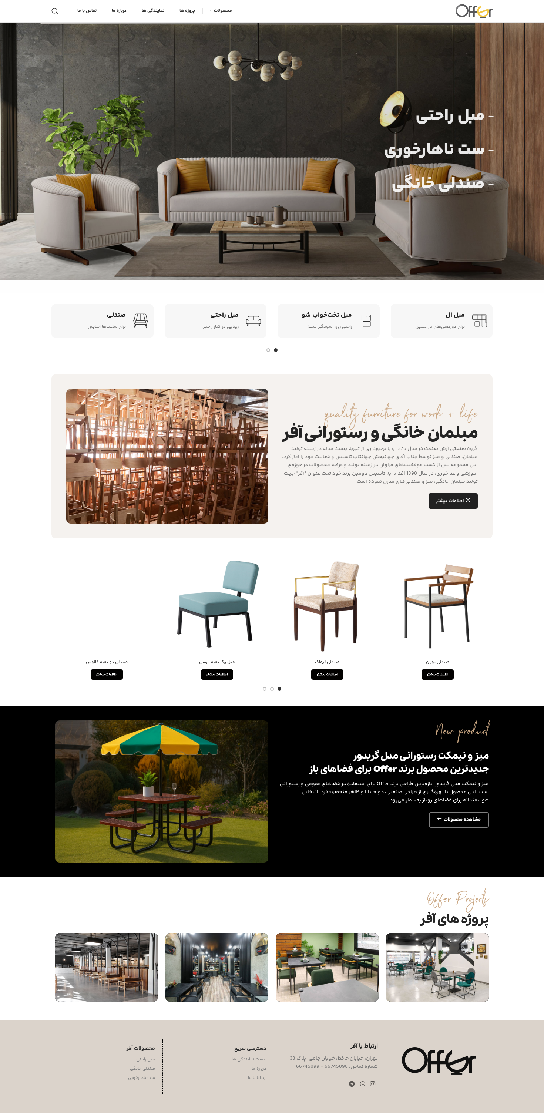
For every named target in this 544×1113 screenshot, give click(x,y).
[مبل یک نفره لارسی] (216, 604)
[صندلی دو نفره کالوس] (106, 604)
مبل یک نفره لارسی (217, 662)
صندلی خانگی (443, 184)
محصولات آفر (141, 1049)
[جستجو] (55, 11)
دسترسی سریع (250, 1049)
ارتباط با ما (257, 1078)
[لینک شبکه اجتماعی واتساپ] (362, 1084)
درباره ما (259, 1068)
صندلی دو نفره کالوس (107, 662)
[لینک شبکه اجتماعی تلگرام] (352, 1084)
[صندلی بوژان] (437, 604)
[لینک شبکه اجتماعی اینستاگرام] (372, 1084)
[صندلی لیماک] (327, 604)
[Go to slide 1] (276, 350)
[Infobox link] (442, 321)
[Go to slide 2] (268, 350)
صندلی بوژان (437, 662)
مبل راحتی (455, 116)
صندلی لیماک (327, 662)
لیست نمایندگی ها (249, 1059)
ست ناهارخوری (439, 150)
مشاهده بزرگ (395, 941)
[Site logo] (474, 11)
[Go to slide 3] (264, 689)
